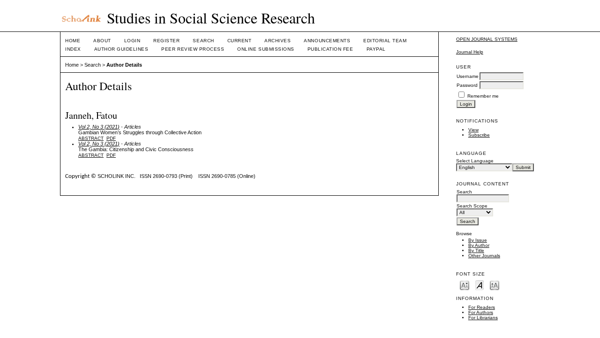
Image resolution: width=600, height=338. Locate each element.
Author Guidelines (121, 49)
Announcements (327, 40)
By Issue (477, 240)
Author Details (124, 65)
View (473, 129)
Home (72, 40)
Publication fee (330, 49)
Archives (277, 40)
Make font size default (479, 284)
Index (73, 49)
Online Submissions (265, 49)
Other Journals (484, 255)
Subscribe (479, 135)
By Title (476, 250)
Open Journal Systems (487, 39)
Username (468, 76)
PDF (111, 138)
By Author (478, 245)
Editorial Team (384, 40)
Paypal (376, 49)
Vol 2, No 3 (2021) (99, 127)
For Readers (481, 307)
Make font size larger (494, 284)
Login (132, 40)
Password (467, 85)
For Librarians (483, 317)
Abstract (91, 138)
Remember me (483, 96)
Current (239, 40)
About (102, 40)
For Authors (480, 312)
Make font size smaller (464, 284)
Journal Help (469, 51)
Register (166, 40)
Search (203, 40)
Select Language (475, 160)
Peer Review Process (192, 49)
